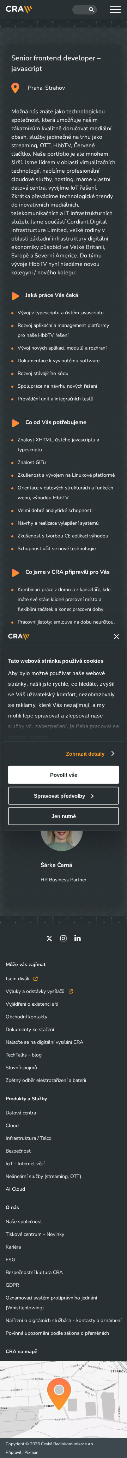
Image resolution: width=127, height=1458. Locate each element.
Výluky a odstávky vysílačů (36, 991)
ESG (10, 1259)
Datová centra (21, 1112)
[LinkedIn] (78, 939)
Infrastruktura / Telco (29, 1138)
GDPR (12, 1285)
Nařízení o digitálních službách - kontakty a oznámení (63, 1320)
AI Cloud (15, 1189)
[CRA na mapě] (63, 1399)
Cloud (12, 1125)
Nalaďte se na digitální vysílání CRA (44, 1042)
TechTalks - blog (24, 1055)
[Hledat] (84, 9)
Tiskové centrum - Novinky (35, 1234)
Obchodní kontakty (26, 1016)
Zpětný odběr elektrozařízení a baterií (46, 1080)
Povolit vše (63, 775)
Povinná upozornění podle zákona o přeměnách (57, 1333)
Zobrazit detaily (85, 753)
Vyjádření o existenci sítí (32, 1004)
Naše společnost (24, 1221)
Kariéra (13, 1247)
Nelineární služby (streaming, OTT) (43, 1176)
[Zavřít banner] (116, 636)
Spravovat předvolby (59, 795)
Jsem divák (18, 978)
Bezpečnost (18, 1151)
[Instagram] (63, 939)
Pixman (31, 1452)
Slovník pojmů (21, 1067)
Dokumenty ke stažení (30, 1029)
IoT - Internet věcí (25, 1163)
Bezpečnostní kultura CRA (34, 1272)
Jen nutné (64, 816)
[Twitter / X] (49, 939)
